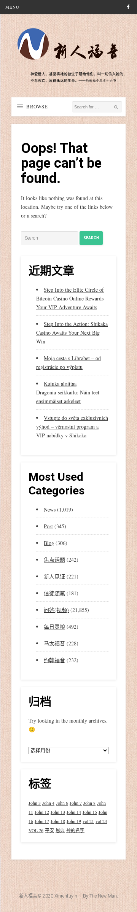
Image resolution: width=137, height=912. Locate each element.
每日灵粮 (54, 626)
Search (91, 238)
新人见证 (54, 576)
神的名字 (75, 830)
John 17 (42, 821)
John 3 (35, 803)
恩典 (60, 830)
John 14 (74, 812)
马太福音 (54, 643)
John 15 (90, 812)
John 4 (48, 803)
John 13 (58, 812)
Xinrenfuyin (65, 896)
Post (48, 526)
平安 (49, 830)
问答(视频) (56, 609)
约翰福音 (54, 660)
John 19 (74, 821)
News (50, 509)
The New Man (103, 896)
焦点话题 (54, 559)
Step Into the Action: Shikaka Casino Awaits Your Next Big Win (72, 332)
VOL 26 (36, 830)
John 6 (62, 803)
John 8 (89, 803)
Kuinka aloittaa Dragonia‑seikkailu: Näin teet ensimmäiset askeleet (67, 392)
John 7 (76, 803)
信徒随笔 (54, 593)
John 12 (42, 812)
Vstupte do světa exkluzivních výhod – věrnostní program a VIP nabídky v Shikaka (72, 426)
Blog (49, 543)
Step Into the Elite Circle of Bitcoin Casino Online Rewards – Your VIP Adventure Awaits (72, 298)
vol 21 (88, 821)
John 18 (58, 821)
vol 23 (101, 821)
